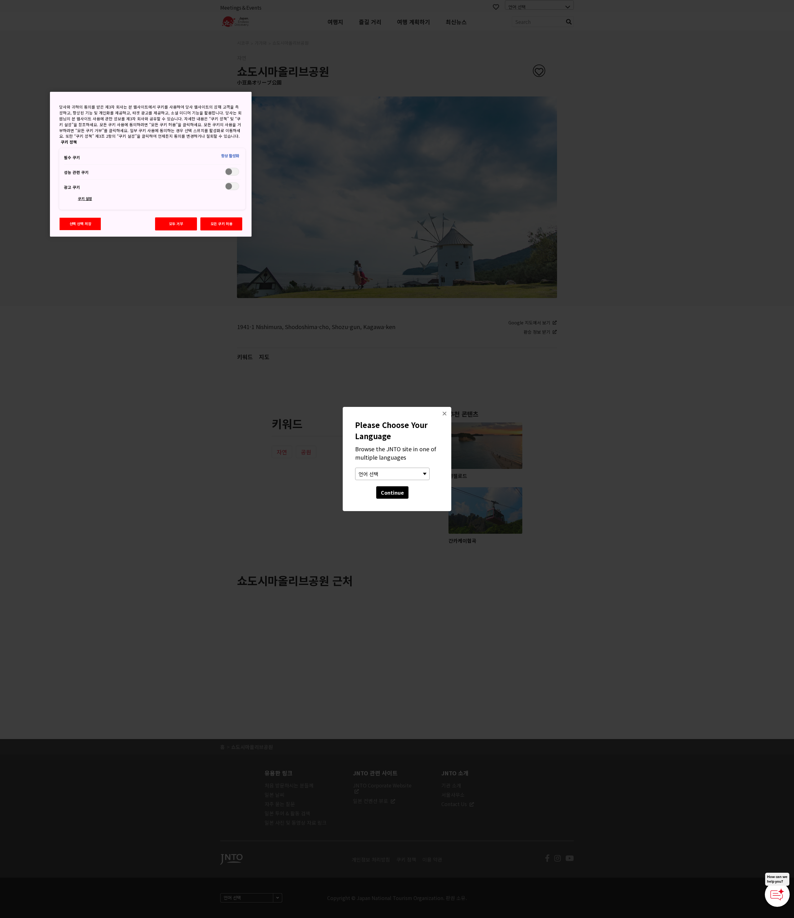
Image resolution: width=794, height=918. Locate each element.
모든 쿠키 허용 (222, 223)
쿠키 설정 (85, 198)
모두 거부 (176, 223)
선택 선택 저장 (80, 223)
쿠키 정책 (69, 142)
